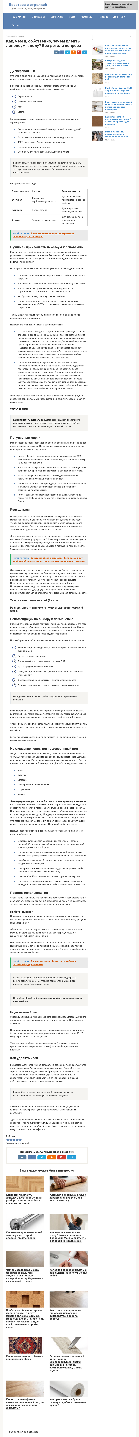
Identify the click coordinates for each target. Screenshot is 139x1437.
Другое (15, 25)
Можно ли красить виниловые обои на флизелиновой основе (116, 134)
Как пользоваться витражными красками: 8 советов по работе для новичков (118, 120)
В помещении (38, 17)
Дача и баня (119, 17)
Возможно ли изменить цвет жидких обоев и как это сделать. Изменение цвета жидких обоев (118, 49)
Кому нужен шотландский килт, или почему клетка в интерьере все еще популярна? (118, 106)
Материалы (86, 17)
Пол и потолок (19, 17)
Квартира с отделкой (28, 4)
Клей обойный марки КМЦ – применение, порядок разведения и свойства (118, 90)
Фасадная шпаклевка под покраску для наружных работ (118, 76)
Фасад (72, 17)
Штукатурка (57, 17)
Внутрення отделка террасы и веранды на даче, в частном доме (117, 63)
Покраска (103, 17)
